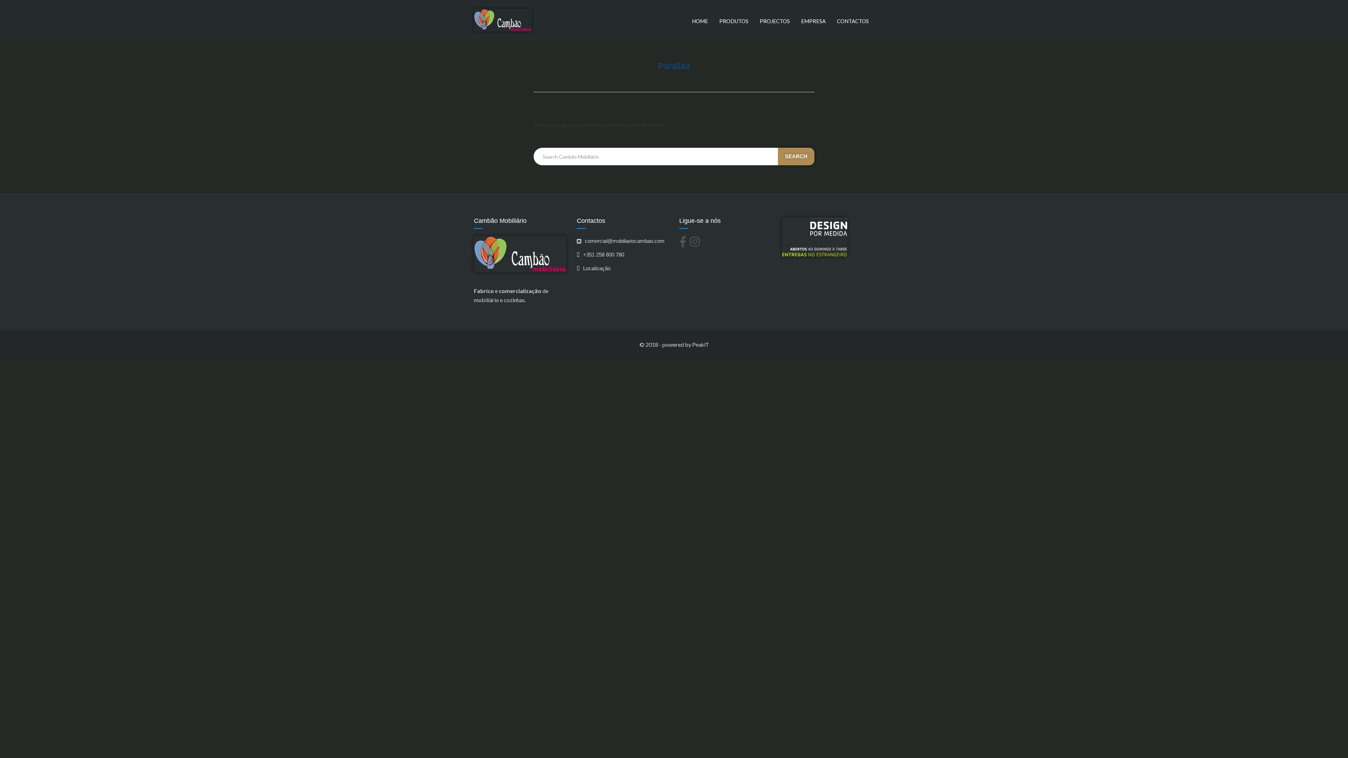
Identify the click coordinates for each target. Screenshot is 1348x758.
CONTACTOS (853, 21)
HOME (700, 21)
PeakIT (700, 345)
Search (796, 156)
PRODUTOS (733, 21)
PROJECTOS (775, 21)
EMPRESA (813, 21)
